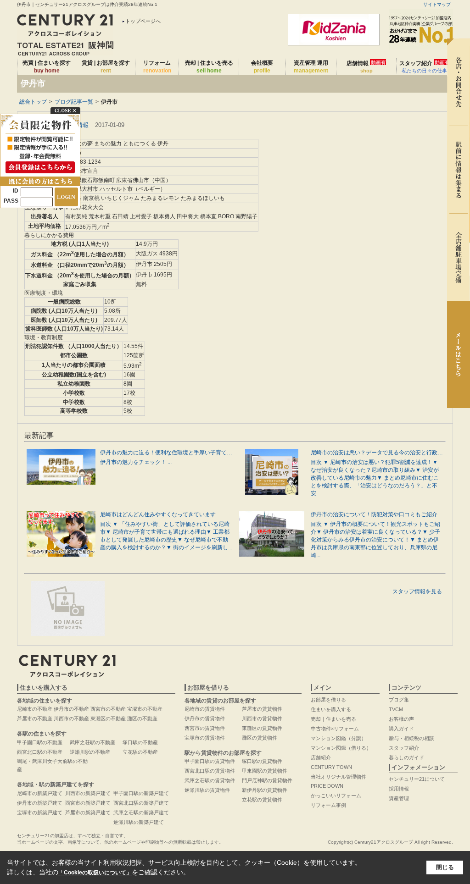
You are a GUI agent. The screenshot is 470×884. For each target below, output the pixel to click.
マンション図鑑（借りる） (341, 748)
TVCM (396, 709)
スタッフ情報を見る (417, 591)
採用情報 (399, 788)
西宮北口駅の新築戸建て (141, 803)
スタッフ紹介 (424, 66)
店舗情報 (366, 66)
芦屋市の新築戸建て (88, 812)
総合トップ (33, 102)
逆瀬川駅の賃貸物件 (207, 790)
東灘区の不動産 (108, 718)
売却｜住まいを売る (333, 719)
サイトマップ (437, 4)
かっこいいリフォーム (336, 795)
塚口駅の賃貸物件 (262, 761)
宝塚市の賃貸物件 (205, 737)
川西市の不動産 (71, 718)
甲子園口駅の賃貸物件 (210, 761)
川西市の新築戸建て (88, 793)
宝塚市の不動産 (144, 709)
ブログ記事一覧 (74, 102)
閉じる (445, 867)
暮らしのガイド (406, 757)
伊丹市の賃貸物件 (205, 718)
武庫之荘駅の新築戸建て (141, 812)
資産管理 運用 (311, 67)
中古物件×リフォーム (335, 728)
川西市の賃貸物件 (262, 718)
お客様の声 (401, 719)
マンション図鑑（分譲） (338, 738)
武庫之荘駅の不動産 (92, 742)
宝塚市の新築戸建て (39, 812)
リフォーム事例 (328, 805)
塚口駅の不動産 (140, 742)
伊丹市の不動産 (71, 709)
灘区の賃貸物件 (259, 737)
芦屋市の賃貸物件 (262, 709)
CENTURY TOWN (331, 767)
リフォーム (157, 67)
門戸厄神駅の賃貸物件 (267, 780)
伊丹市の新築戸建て (39, 803)
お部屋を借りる (328, 699)
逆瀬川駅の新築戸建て (138, 822)
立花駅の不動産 (140, 752)
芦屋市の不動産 (34, 718)
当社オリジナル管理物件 (338, 776)
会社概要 (262, 67)
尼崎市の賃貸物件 (205, 709)
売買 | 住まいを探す (46, 67)
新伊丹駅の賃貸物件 (264, 790)
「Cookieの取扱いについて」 (95, 872)
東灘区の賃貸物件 (262, 728)
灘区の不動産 (142, 718)
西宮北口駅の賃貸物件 (210, 771)
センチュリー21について (417, 779)
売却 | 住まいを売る (209, 67)
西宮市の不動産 (108, 709)
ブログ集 (399, 699)
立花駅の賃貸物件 (262, 799)
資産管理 (399, 798)
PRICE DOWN (327, 786)
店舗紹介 (321, 757)
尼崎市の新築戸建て (39, 793)
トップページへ (143, 21)
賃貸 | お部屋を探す (106, 67)
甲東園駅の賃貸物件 (264, 771)
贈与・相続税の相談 (411, 738)
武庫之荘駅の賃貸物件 (210, 780)
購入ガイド (401, 728)
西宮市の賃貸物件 (205, 728)
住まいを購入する (331, 709)
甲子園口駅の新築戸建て (141, 793)
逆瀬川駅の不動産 (90, 752)
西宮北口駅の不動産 (39, 752)
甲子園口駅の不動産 (39, 742)
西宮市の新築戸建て (88, 803)
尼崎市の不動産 (34, 709)
